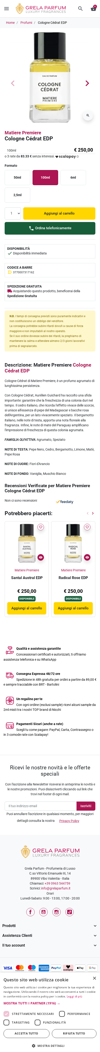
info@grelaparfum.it (55, 888)
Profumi (26, 22)
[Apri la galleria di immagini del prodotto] (88, 115)
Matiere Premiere (23, 132)
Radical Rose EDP (73, 578)
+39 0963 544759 (57, 883)
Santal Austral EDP (27, 578)
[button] (80, 8)
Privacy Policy (69, 821)
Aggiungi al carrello (59, 213)
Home (10, 22)
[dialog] (50, 1012)
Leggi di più (74, 996)
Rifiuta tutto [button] (74, 1033)
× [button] (95, 979)
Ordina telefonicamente (52, 228)
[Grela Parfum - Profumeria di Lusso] (50, 851)
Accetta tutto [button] (26, 1033)
